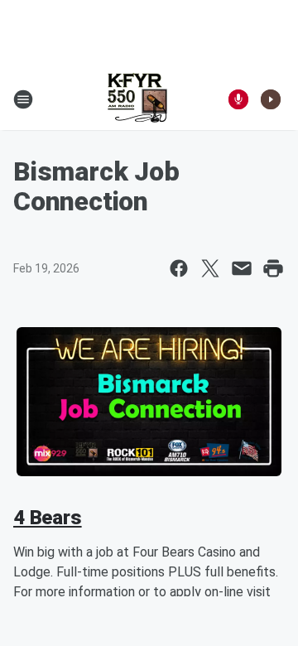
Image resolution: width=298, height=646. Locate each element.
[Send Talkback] (238, 99)
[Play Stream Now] (271, 99)
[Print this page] (273, 268)
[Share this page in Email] (241, 268)
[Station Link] (137, 99)
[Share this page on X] (210, 268)
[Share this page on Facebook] (178, 268)
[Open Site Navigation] (23, 99)
